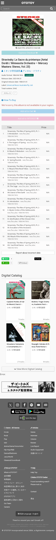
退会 (32, 499)
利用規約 (7, 479)
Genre (8, 428)
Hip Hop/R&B (9, 450)
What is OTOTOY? (10, 472)
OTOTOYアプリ (9, 496)
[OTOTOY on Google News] (45, 405)
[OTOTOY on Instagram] (17, 405)
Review (33, 443)
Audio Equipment (37, 450)
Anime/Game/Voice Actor (13, 446)
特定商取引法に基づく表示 (14, 486)
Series (33, 432)
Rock (6, 436)
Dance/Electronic (10, 453)
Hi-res (6, 432)
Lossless (29, 75)
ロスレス (7, 93)
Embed (24, 263)
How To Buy (9, 100)
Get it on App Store (18, 411)
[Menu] (2, 3)
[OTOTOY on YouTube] (38, 405)
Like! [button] (6, 263)
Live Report (35, 446)
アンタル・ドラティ (31, 70)
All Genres (15, 428)
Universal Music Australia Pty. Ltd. (20, 85)
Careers (7, 507)
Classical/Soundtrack (12, 460)
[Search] (52, 9)
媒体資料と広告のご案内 (13, 500)
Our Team (7, 503)
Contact (33, 492)
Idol (5, 443)
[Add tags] (15, 93)
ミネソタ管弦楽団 (12, 70)
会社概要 (7, 476)
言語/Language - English (28, 514)
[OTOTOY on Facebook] (24, 405)
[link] (28, 53)
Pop (5, 439)
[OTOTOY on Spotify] (31, 405)
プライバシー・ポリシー (13, 483)
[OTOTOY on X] (10, 405)
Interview (34, 436)
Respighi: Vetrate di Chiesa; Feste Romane (40, 345)
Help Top (34, 472)
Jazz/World (8, 457)
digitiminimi (40, 530)
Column (33, 439)
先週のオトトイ (36, 453)
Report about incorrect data (28, 253)
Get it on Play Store (36, 411)
